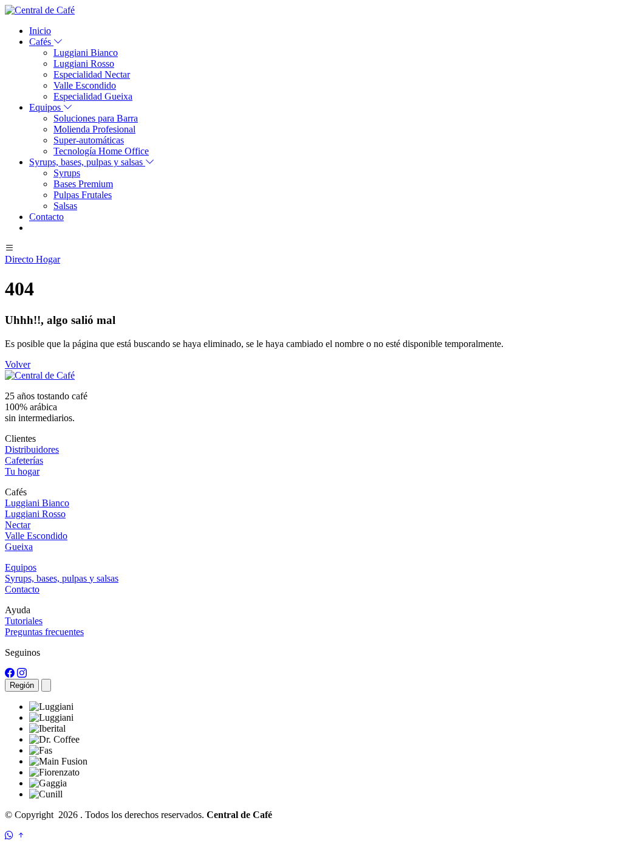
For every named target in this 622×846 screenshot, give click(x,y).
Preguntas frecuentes (44, 632)
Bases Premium (83, 184)
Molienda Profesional (94, 129)
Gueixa (19, 547)
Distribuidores (32, 449)
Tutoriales (24, 621)
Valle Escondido (84, 85)
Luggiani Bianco (85, 52)
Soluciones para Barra (95, 118)
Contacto (46, 217)
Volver (17, 364)
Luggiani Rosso (83, 63)
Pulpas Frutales (82, 195)
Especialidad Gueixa (92, 96)
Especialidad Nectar (91, 74)
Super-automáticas (88, 140)
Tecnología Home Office (101, 151)
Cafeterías (24, 460)
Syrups (66, 173)
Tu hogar (22, 471)
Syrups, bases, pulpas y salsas (61, 578)
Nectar (17, 525)
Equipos (20, 567)
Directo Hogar (32, 259)
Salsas (65, 206)
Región (22, 685)
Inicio (40, 31)
